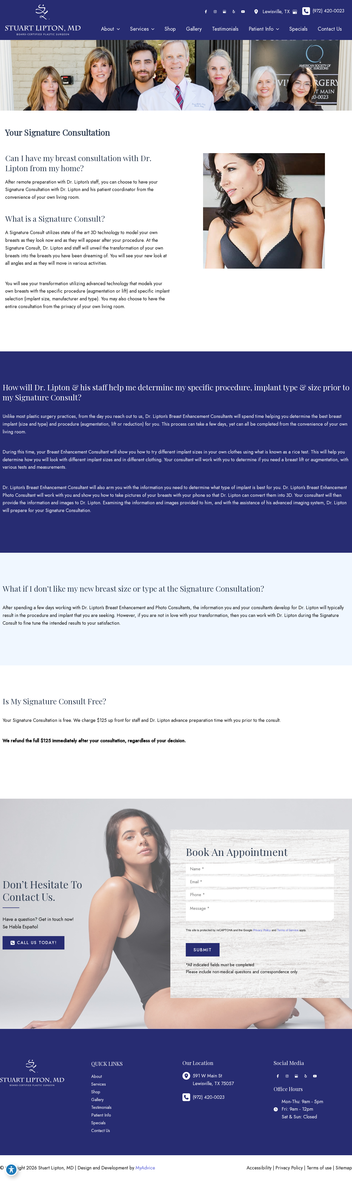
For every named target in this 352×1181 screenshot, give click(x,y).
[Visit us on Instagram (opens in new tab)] (215, 11)
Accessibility (259, 1168)
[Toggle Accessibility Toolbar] (11, 1169)
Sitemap (344, 1168)
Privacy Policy (262, 930)
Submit (203, 950)
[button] (33, 942)
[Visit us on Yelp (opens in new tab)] (234, 11)
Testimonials (101, 1107)
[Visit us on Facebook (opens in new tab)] (206, 11)
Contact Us (100, 1131)
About (96, 1076)
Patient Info (101, 1115)
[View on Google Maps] (294, 12)
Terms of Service (287, 930)
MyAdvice (145, 1168)
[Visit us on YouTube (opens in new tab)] (243, 11)
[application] (117, 29)
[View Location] (257, 12)
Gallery (97, 1100)
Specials (98, 1123)
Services (98, 1084)
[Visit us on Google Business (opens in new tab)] (224, 11)
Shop (95, 1092)
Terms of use (319, 1168)
